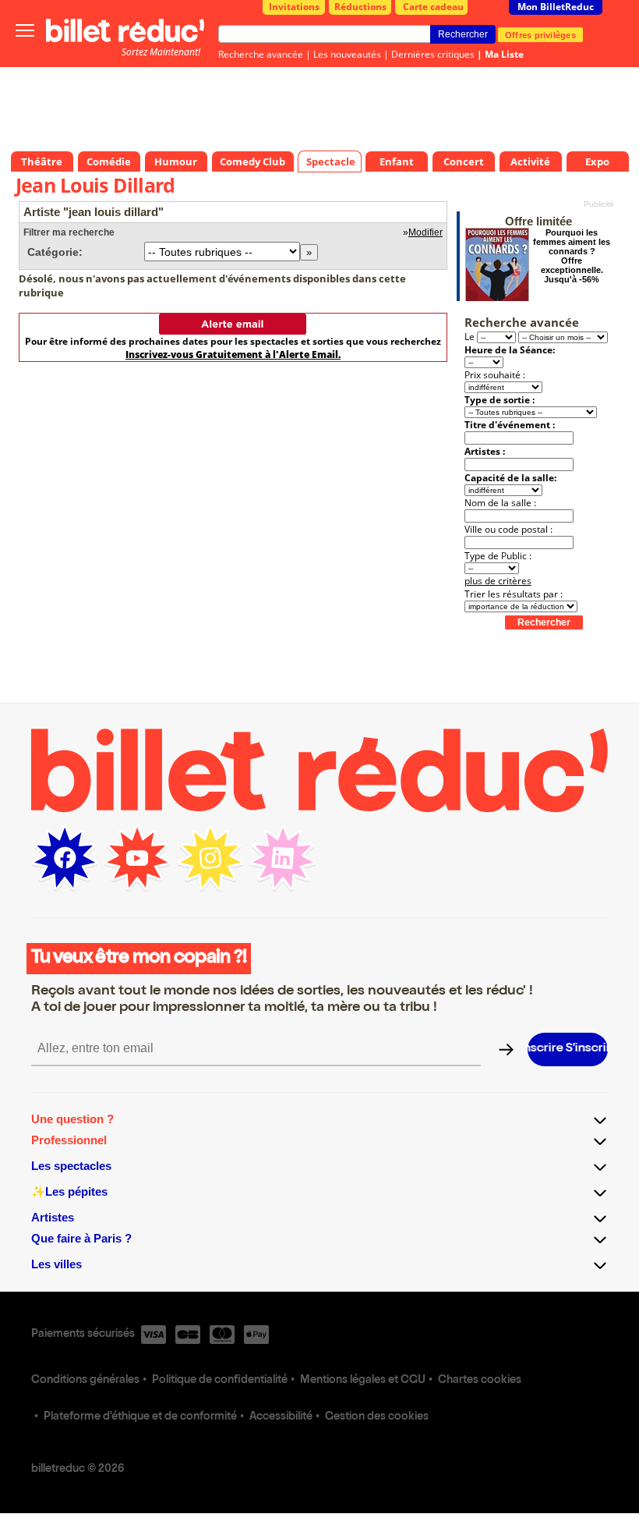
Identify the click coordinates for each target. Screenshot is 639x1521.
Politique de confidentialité (220, 1380)
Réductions (360, 6)
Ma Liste (504, 54)
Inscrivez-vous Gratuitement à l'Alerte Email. (233, 354)
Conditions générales (85, 1380)
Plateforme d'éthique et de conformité (140, 1417)
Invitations (294, 6)
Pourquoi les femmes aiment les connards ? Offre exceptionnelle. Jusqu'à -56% (571, 256)
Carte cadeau (433, 6)
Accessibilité (280, 1417)
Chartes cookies (479, 1380)
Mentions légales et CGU (362, 1380)
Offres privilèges (540, 34)
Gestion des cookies (377, 1417)
